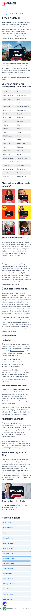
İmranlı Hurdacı (8, 579)
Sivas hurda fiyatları (8, 379)
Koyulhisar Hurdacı (9, 558)
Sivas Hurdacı (11, 510)
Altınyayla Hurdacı (9, 584)
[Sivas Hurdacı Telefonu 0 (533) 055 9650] (5, 604)
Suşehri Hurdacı (8, 548)
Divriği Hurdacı (7, 574)
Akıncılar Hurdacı (8, 594)
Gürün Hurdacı (7, 599)
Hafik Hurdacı (7, 589)
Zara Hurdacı (7, 523)
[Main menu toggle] (29, 4)
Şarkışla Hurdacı (8, 538)
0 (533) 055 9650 (21, 505)
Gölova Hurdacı (8, 543)
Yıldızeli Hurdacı (8, 528)
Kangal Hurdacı (8, 568)
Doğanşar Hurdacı (8, 563)
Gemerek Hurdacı (8, 553)
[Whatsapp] (5, 609)
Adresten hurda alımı (16, 351)
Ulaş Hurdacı (7, 533)
